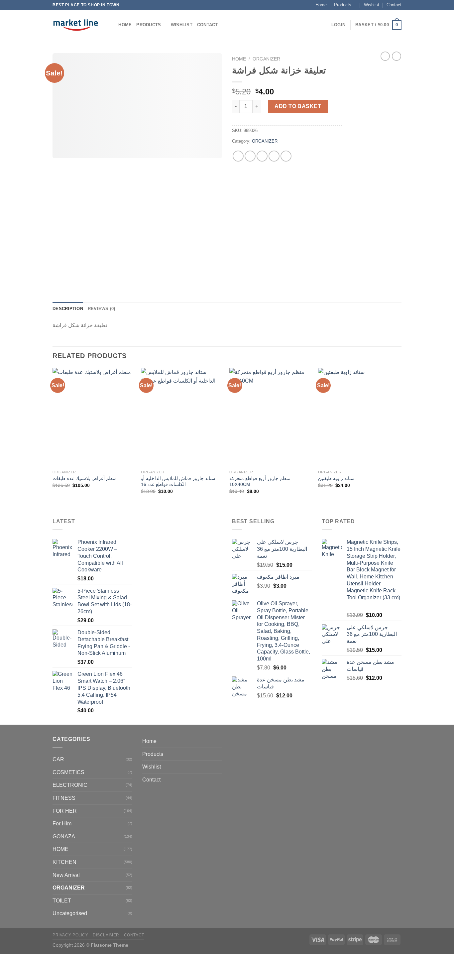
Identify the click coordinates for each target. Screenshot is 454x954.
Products (342, 4)
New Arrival (66, 875)
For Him (62, 823)
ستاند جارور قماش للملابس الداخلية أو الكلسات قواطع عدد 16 (178, 481)
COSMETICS (68, 772)
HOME (60, 849)
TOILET (62, 900)
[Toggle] (219, 754)
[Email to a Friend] (262, 156)
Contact (394, 4)
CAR (58, 759)
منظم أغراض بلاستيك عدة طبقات (85, 478)
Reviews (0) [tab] (101, 308)
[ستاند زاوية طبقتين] (359, 417)
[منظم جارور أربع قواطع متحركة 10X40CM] (270, 417)
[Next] (399, 436)
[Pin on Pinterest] (274, 156)
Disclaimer (106, 935)
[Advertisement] (376, 172)
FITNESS (64, 798)
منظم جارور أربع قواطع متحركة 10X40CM (259, 481)
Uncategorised (70, 913)
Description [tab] (68, 308)
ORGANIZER (266, 59)
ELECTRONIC (70, 785)
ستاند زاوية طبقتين (336, 478)
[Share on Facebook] (238, 156)
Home (321, 4)
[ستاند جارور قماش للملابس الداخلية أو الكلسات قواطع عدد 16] (182, 417)
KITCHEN (64, 862)
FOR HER (65, 811)
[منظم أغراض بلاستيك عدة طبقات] (94, 417)
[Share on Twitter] (250, 156)
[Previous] (53, 436)
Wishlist (371, 4)
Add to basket (298, 106)
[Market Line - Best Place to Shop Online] (76, 25)
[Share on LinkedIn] (286, 156)
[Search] (111, 25)
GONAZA (64, 836)
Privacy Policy (70, 935)
